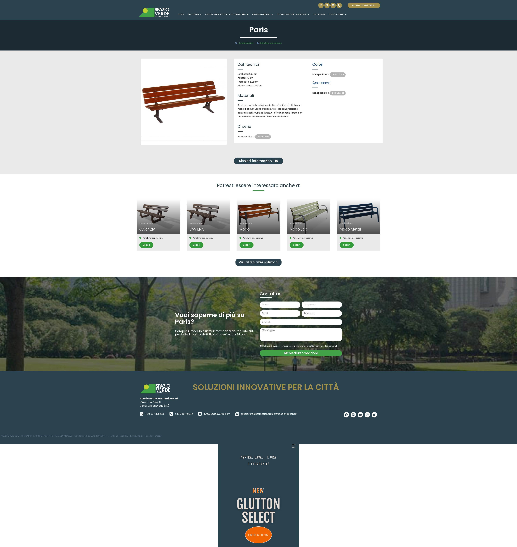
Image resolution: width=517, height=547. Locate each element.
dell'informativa (297, 346)
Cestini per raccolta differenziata (225, 14)
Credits (158, 436)
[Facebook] (346, 414)
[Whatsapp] (321, 5)
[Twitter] (374, 414)
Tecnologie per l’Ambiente (291, 14)
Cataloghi (319, 14)
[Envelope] (333, 5)
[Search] (327, 5)
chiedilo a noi (263, 136)
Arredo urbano (261, 14)
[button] (258, 262)
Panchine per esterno (271, 43)
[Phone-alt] (339, 5)
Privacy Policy (136, 436)
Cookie (149, 436)
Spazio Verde (336, 14)
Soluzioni (193, 14)
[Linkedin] (353, 414)
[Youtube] (360, 414)
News (181, 14)
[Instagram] (367, 414)
